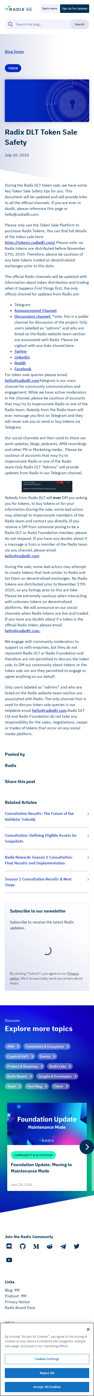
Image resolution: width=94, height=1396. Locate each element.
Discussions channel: (32, 316)
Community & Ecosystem (45, 1046)
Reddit (20, 363)
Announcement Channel (35, 310)
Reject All (47, 1373)
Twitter (20, 351)
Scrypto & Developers (55, 1076)
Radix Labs (57, 1066)
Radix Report (17, 1076)
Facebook (22, 368)
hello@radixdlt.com (22, 380)
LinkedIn (22, 357)
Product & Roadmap (22, 1066)
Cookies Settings (47, 1359)
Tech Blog (34, 1086)
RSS (17, 1290)
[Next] (87, 1147)
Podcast (12, 1295)
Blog (8, 1290)
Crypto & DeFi (17, 1056)
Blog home (14, 51)
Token (58, 1086)
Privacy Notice (17, 1301)
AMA (10, 1046)
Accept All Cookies (47, 1387)
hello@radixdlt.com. (22, 630)
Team (11, 1086)
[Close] (88, 1329)
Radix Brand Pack (20, 1307)
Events (45, 1056)
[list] (47, 1147)
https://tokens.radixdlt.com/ (30, 242)
